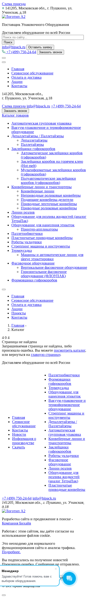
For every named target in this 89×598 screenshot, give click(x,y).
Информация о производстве (24, 441)
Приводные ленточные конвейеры (49, 204)
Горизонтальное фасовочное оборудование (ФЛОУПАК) (44, 274)
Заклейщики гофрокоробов (33, 149)
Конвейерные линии (37, 191)
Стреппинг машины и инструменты (40, 246)
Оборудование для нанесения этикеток (43, 225)
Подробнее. (11, 552)
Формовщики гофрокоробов (34, 280)
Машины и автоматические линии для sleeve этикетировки (52, 257)
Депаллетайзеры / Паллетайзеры (37, 136)
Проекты (18, 313)
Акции (17, 82)
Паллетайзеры (32, 144)
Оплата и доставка (26, 77)
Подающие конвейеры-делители (47, 200)
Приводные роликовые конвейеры (49, 208)
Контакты (19, 86)
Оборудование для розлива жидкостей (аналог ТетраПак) (64, 477)
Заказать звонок (50, 52)
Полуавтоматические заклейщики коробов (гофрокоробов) (48, 180)
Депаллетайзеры (34, 140)
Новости (19, 434)
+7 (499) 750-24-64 (20, 52)
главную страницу (45, 355)
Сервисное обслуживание (32, 73)
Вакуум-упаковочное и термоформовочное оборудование (67, 405)
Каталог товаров (15, 115)
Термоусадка (21, 250)
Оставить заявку (40, 47)
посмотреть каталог (69, 350)
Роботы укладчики (26, 242)
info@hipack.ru (13, 47)
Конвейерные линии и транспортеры (41, 187)
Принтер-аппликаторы (39, 229)
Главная (17, 69)
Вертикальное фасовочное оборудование (54, 267)
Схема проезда (14, 4)
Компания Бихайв (16, 523)
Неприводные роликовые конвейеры (51, 195)
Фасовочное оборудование (33, 263)
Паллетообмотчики (27, 234)
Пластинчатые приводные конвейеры (42, 238)
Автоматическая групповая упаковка (41, 123)
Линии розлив (23, 212)
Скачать (18, 447)
